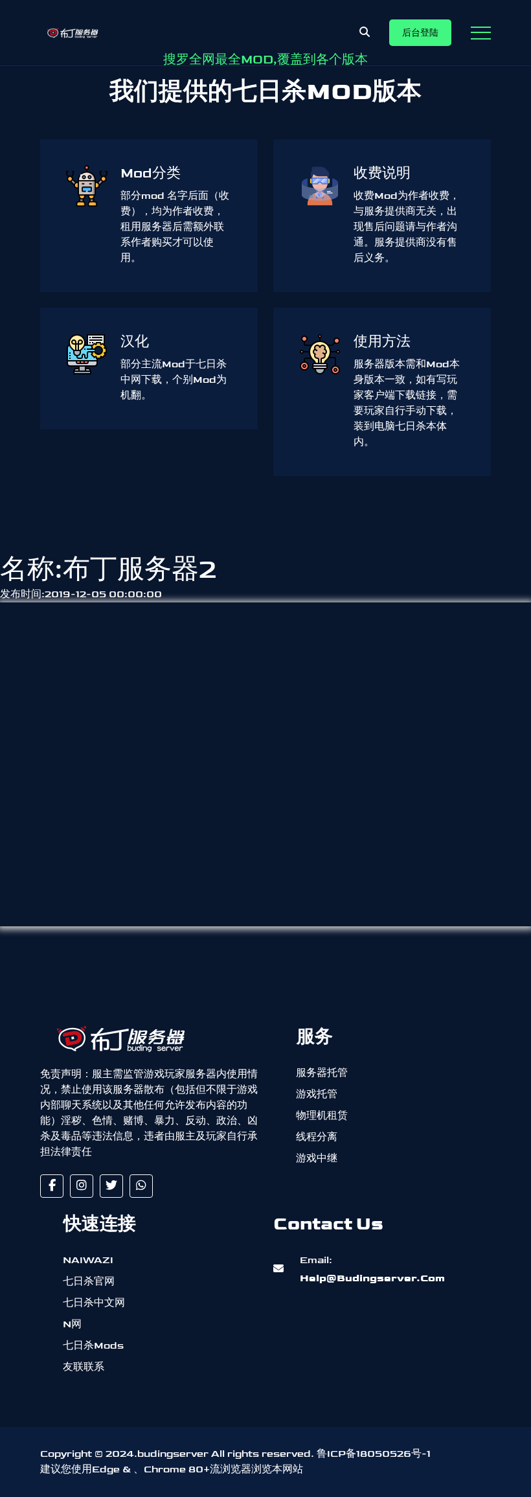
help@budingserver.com (372, 1269)
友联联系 (83, 1367)
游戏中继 (316, 1158)
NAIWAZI (88, 1260)
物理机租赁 (322, 1116)
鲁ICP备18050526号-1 (374, 1454)
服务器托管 (322, 1073)
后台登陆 (420, 32)
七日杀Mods (93, 1346)
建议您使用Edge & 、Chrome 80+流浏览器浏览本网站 (171, 1469)
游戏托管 (316, 1094)
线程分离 (316, 1137)
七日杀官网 (89, 1281)
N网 (72, 1324)
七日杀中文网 (94, 1303)
